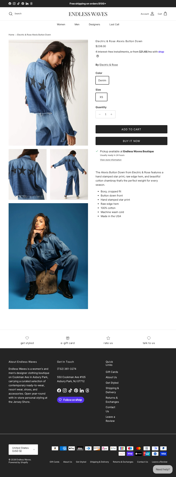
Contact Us (142, 461)
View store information (111, 159)
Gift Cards (112, 372)
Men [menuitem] (77, 24)
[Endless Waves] (88, 14)
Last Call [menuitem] (114, 24)
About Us (111, 377)
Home (11, 35)
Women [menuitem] (61, 24)
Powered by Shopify (18, 462)
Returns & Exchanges (123, 461)
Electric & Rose (109, 64)
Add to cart (131, 129)
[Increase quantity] (112, 114)
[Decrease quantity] (99, 114)
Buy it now (131, 141)
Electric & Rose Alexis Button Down (34, 35)
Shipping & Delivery (99, 461)
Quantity (101, 107)
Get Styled (112, 382)
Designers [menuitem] (94, 24)
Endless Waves (23, 459)
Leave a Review (159, 461)
